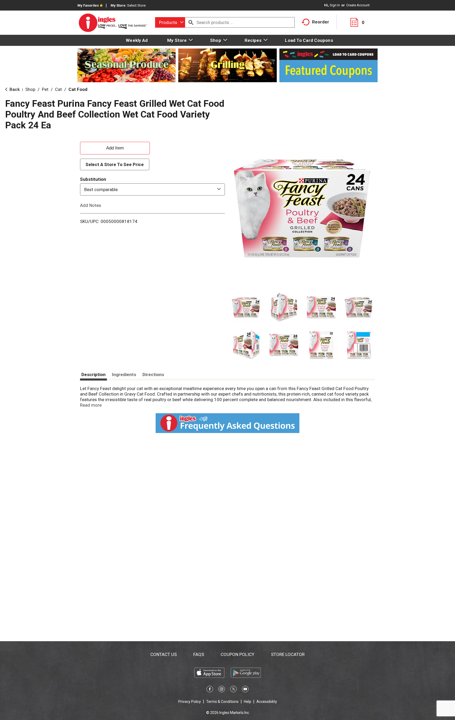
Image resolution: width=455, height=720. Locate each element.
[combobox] (170, 22)
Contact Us (163, 654)
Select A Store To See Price (115, 164)
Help (247, 701)
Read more (91, 405)
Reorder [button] (320, 22)
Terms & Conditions (222, 701)
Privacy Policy (189, 701)
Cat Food (77, 89)
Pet (45, 89)
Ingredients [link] (124, 374)
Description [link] (93, 374)
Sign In (335, 5)
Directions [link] (153, 374)
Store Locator (288, 654)
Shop (30, 89)
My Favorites (88, 5)
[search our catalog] (191, 22)
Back (14, 89)
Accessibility (266, 701)
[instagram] (221, 690)
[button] (246, 307)
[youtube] (245, 690)
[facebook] (209, 690)
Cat (58, 89)
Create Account (358, 5)
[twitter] (233, 690)
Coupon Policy (237, 654)
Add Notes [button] (90, 205)
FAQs (198, 654)
